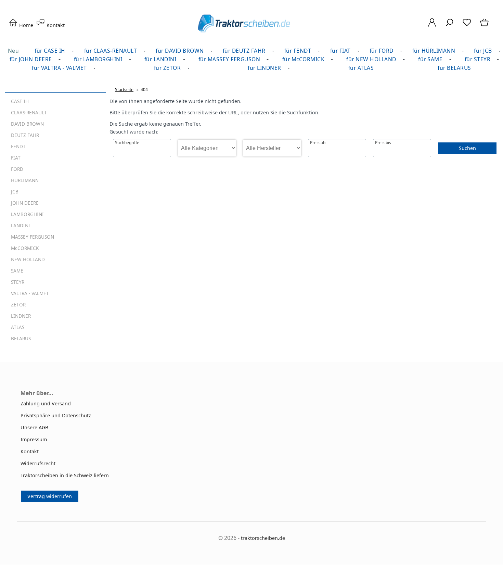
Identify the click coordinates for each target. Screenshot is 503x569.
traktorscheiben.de (263, 538)
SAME (17, 270)
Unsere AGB (34, 427)
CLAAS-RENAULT (29, 112)
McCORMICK (25, 248)
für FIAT (340, 50)
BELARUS (21, 338)
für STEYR (478, 59)
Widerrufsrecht (38, 463)
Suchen (467, 148)
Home (25, 25)
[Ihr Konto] (432, 26)
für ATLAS (361, 68)
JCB (14, 191)
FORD (17, 169)
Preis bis (383, 143)
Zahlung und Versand (46, 403)
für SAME (430, 59)
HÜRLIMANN (25, 180)
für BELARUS (454, 68)
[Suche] (449, 26)
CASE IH (20, 101)
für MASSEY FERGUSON (229, 59)
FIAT (16, 157)
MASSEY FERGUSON (32, 236)
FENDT (18, 146)
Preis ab (317, 143)
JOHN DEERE (25, 203)
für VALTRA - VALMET (59, 68)
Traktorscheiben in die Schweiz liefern (65, 475)
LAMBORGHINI (27, 214)
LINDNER (21, 316)
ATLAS (17, 327)
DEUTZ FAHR (25, 135)
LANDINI (20, 225)
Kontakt (55, 25)
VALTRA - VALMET (30, 293)
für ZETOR (167, 68)
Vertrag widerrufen (49, 496)
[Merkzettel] (467, 26)
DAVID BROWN (27, 124)
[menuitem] (99, 59)
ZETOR (18, 304)
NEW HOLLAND (28, 259)
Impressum (34, 439)
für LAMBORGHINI (98, 59)
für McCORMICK (303, 59)
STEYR (17, 282)
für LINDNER (264, 68)
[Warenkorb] (485, 26)
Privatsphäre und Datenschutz (56, 415)
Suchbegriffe (127, 143)
